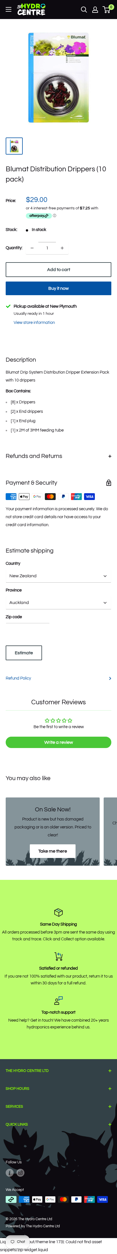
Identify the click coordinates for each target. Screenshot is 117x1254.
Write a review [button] (58, 742)
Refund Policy (18, 678)
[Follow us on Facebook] (10, 1173)
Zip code (14, 617)
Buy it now (58, 288)
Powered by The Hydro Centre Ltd (33, 1226)
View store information (34, 322)
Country (13, 563)
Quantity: (14, 248)
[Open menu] (8, 9)
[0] (106, 9)
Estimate (24, 653)
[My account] (95, 10)
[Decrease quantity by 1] (32, 248)
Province (14, 590)
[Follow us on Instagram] (20, 1173)
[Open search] (84, 10)
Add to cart (58, 269)
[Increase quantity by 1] (62, 248)
